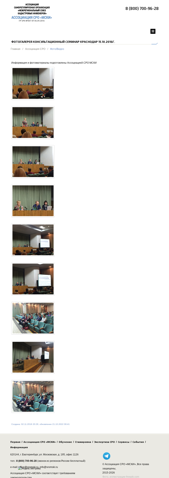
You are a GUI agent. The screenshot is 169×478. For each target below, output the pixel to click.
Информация (19, 447)
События (138, 441)
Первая (15, 441)
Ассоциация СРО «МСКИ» (39, 441)
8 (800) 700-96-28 (142, 8)
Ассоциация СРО (35, 49)
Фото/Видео (57, 49)
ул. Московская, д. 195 (52, 454)
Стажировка (83, 441)
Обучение (65, 441)
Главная (15, 49)
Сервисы (123, 441)
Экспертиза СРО (104, 441)
